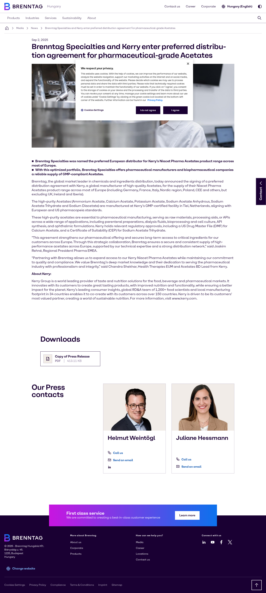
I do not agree (148, 110)
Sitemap (117, 584)
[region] (134, 90)
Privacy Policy (37, 584)
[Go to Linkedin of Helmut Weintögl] (110, 467)
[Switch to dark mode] (260, 6)
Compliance (58, 584)
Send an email (123, 460)
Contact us (172, 6)
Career (190, 6)
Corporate (208, 6)
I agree (175, 110)
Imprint (102, 584)
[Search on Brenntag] (259, 18)
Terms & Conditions (82, 584)
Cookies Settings (94, 110)
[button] (261, 183)
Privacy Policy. (155, 100)
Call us (118, 453)
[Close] (188, 64)
